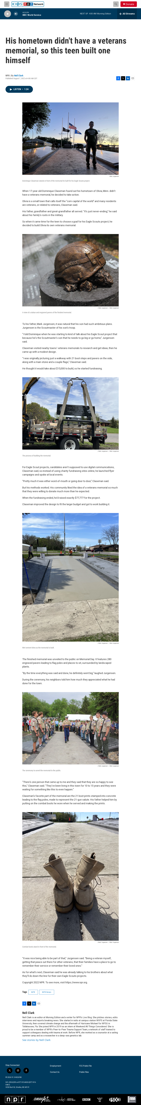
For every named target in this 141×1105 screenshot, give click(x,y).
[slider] (20, 13)
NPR (33, 992)
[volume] (15, 14)
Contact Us (54, 1072)
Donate (130, 4)
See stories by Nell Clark (36, 1040)
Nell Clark (18, 75)
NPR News (46, 992)
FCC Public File (85, 1066)
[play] (7, 13)
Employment (55, 1066)
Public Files (84, 1072)
